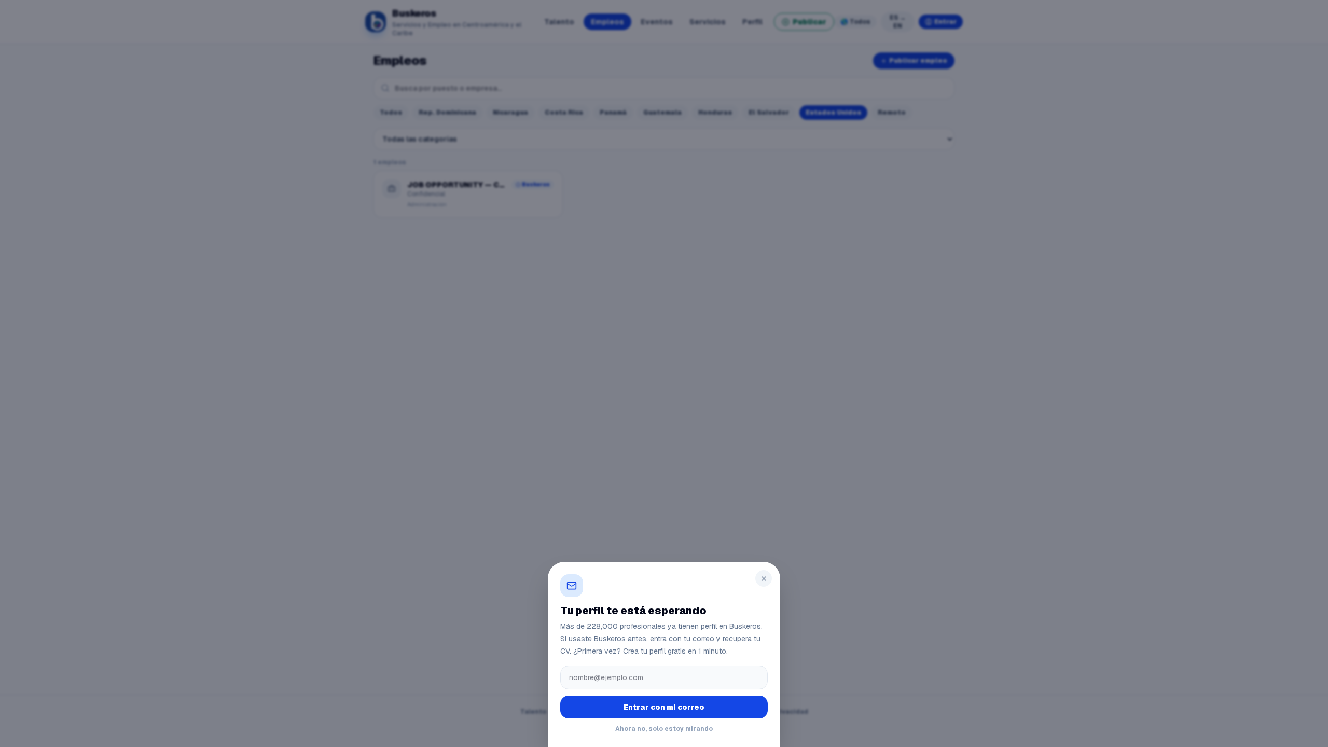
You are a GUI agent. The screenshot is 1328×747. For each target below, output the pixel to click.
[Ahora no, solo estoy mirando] (664, 373)
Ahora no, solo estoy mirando (664, 729)
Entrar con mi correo (664, 707)
